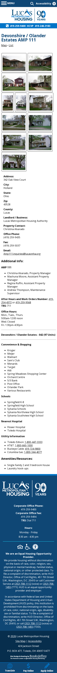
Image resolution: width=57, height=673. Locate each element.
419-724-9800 (32, 448)
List (11, 45)
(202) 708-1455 (24, 626)
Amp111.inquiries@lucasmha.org (22, 253)
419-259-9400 (28, 509)
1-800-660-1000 (24, 445)
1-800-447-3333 (33, 442)
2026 (13, 636)
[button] (8, 3)
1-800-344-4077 (33, 452)
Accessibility (35, 641)
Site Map (21, 641)
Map (4, 45)
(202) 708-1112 (22, 584)
